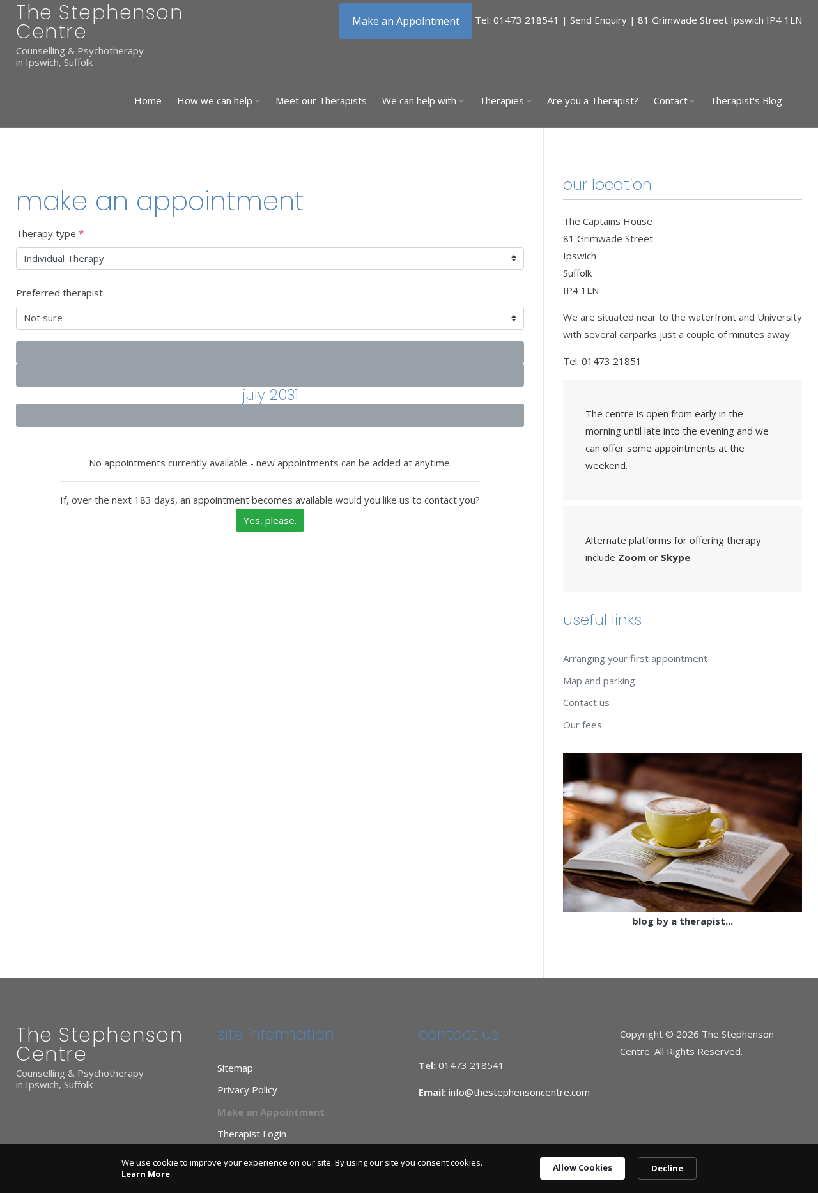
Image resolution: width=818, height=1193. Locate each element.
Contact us (586, 702)
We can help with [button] (419, 100)
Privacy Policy (247, 1089)
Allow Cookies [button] (582, 1167)
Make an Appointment (405, 21)
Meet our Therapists (321, 100)
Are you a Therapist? (592, 100)
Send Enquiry (598, 19)
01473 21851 (612, 361)
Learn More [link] (145, 1174)
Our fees (582, 724)
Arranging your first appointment (635, 658)
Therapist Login (251, 1133)
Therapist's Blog (746, 100)
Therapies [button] (501, 100)
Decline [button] (667, 1168)
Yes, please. (270, 520)
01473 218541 (526, 19)
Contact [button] (671, 100)
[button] (218, 101)
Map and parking (599, 680)
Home (148, 100)
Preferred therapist (59, 292)
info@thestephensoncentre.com (519, 1092)
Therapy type (50, 233)
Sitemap (235, 1067)
